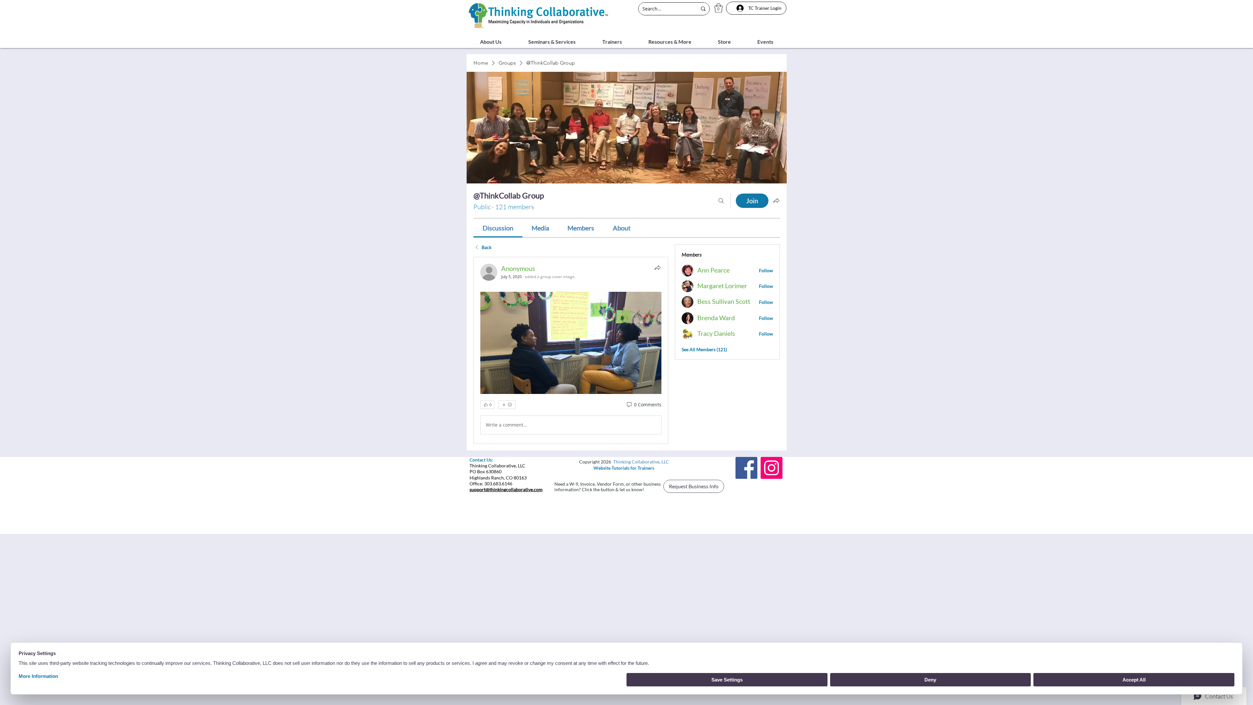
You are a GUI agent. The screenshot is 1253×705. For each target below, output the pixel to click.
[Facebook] (746, 468)
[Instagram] (771, 468)
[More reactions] (507, 404)
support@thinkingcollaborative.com (506, 489)
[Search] (721, 201)
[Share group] (776, 200)
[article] (571, 350)
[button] (718, 8)
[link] (498, 228)
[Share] (657, 268)
